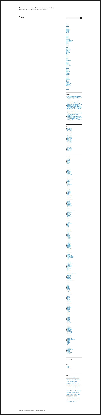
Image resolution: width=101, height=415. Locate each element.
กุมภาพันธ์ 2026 (69, 135)
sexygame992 (69, 266)
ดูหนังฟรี (67, 80)
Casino (68, 182)
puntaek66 (69, 245)
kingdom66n (69, 205)
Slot (67, 267)
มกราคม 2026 (69, 136)
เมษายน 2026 (69, 132)
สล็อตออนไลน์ (68, 60)
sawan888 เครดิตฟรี (70, 256)
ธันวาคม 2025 (69, 137)
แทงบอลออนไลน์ (69, 352)
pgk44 (68, 232)
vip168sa (68, 289)
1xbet (68, 163)
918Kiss (78, 377)
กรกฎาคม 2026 (69, 129)
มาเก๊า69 (68, 309)
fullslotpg (67, 74)
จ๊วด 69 (68, 295)
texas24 (68, 279)
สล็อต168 (71, 396)
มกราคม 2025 (69, 149)
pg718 (68, 225)
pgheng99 (68, 73)
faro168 (68, 186)
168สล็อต (68, 160)
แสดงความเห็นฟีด (69, 368)
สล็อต (67, 53)
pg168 (67, 24)
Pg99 (78, 383)
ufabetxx (68, 288)
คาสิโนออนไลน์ (69, 294)
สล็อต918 (68, 321)
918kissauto (69, 168)
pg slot (67, 43)
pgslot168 (68, 234)
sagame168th (68, 65)
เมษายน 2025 (69, 146)
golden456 (69, 192)
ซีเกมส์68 (68, 297)
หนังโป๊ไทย (68, 39)
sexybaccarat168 (70, 263)
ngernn (68, 215)
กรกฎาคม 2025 (69, 142)
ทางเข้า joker (68, 50)
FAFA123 (68, 185)
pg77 (68, 226)
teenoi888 (68, 277)
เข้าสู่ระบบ (68, 366)
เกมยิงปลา (68, 340)
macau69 (68, 213)
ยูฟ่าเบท (68, 310)
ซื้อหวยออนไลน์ (68, 85)
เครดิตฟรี (68, 341)
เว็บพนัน (68, 344)
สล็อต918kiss (69, 322)
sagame (68, 254)
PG (67, 221)
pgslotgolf (69, 239)
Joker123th (69, 204)
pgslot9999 (69, 237)
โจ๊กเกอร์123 (68, 52)
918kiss (67, 62)
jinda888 (68, 201)
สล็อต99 (68, 323)
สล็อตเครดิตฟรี (69, 329)
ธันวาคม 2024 (69, 150)
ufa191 (68, 284)
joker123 (67, 23)
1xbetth (68, 164)
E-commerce (69, 184)
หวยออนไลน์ (68, 86)
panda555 (68, 218)
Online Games (69, 216)
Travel (68, 281)
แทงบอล (68, 351)
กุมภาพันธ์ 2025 (69, 148)
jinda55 (68, 200)
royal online (69, 253)
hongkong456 (69, 196)
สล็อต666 (68, 317)
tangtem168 (69, 275)
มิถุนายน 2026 (69, 130)
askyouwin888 (69, 174)
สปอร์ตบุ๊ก (68, 311)
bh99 (68, 178)
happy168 (68, 193)
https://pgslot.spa (69, 41)
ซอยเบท (68, 296)
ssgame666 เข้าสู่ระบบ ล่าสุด (71, 273)
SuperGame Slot (69, 274)
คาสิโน (68, 291)
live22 (67, 75)
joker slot (67, 51)
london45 (68, 211)
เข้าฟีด (68, 367)
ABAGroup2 (69, 171)
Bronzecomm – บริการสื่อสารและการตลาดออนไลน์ (36, 8)
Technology (69, 276)
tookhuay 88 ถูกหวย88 (70, 280)
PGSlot (68, 233)
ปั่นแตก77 (68, 306)
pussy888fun (69, 248)
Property (68, 242)
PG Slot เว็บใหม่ (69, 223)
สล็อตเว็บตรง (68, 29)
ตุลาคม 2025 (69, 139)
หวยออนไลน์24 (69, 337)
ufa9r (68, 287)
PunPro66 (69, 243)
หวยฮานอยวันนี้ (69, 338)
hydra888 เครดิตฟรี (70, 199)
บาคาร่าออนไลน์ (68, 83)
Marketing (69, 214)
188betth (68, 162)
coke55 (68, 183)
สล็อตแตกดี (68, 333)
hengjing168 (69, 195)
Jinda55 (68, 381)
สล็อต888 (67, 31)
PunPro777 (69, 244)
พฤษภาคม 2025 (69, 145)
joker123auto (69, 203)
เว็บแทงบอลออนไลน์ (70, 349)
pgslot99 (68, 236)
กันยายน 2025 (69, 140)
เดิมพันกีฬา (68, 342)
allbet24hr (69, 172)
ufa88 (68, 285)
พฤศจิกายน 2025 (69, 138)
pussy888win (69, 249)
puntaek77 (69, 246)
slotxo (67, 37)
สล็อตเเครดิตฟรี (69, 332)
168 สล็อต (68, 159)
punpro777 (68, 84)
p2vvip (68, 217)
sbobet (68, 258)
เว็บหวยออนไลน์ (69, 348)
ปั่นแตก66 (67, 82)
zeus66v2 (68, 290)
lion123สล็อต (69, 206)
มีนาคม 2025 (69, 147)
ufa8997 (68, 286)
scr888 (68, 259)
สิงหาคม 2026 (69, 128)
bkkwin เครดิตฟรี (70, 179)
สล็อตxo (67, 59)
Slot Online (69, 268)
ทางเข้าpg (68, 299)
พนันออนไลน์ (69, 307)
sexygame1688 (69, 265)
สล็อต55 (68, 315)
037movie (68, 158)
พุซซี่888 (68, 308)
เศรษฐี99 (68, 350)
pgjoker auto (69, 231)
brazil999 (68, 180)
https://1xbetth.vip (69, 40)
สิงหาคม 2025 (69, 141)
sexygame (68, 264)
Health (68, 194)
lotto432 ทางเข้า (69, 212)
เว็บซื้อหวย (68, 343)
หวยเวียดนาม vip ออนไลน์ (71, 339)
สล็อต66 (67, 28)
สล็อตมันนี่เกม (69, 327)
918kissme (69, 169)
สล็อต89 (68, 320)
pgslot (67, 33)
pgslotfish (69, 238)
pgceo (68, 228)
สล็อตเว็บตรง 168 (69, 331)
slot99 (67, 27)
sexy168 (68, 260)
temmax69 (69, 278)
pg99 (68, 227)
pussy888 (67, 34)
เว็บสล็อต (68, 347)
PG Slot (68, 222)
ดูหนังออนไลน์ (68, 49)
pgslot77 (67, 81)
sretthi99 (77, 388)
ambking (68, 173)
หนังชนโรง (68, 64)
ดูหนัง (67, 76)
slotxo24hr (69, 270)
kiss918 (67, 44)
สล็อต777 (68, 318)
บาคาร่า (68, 300)
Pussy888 (68, 247)
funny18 (68, 190)
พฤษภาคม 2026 (69, 131)
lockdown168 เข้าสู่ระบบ (71, 210)
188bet (68, 161)
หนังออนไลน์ (68, 79)
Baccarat (68, 175)
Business (68, 181)
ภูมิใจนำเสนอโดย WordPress (40, 410)
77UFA (68, 165)
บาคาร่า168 (68, 71)
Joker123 (68, 202)
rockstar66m (69, 252)
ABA (68, 170)
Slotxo (68, 269)
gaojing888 (69, 191)
